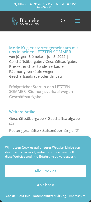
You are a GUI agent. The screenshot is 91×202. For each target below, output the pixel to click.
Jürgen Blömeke (29, 56)
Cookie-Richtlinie (18, 196)
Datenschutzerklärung (49, 196)
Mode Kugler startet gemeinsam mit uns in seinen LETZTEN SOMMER (43, 50)
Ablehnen (45, 184)
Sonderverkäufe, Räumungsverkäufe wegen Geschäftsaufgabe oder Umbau (37, 71)
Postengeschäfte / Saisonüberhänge (41, 130)
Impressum (77, 196)
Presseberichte (22, 66)
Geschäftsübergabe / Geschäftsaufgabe (42, 61)
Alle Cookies (45, 170)
